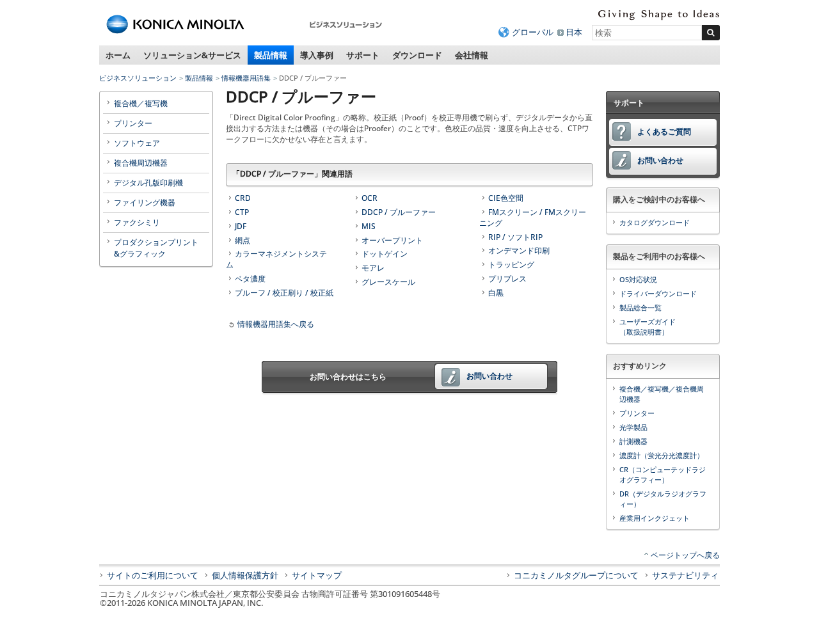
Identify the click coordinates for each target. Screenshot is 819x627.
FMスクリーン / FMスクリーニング (532, 217)
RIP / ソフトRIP (515, 237)
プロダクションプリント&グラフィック (156, 248)
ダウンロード (417, 55)
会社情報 (471, 55)
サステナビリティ (685, 575)
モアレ (373, 267)
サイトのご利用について (152, 575)
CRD (243, 198)
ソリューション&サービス (192, 55)
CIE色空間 (505, 198)
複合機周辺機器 (141, 162)
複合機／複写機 (141, 103)
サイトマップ (317, 575)
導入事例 (316, 55)
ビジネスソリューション (138, 78)
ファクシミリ (137, 222)
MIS (369, 226)
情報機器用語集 (246, 78)
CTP (242, 212)
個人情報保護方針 (245, 575)
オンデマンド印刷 (519, 250)
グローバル (532, 32)
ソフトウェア (137, 143)
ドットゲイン (385, 253)
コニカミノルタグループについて (576, 575)
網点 (242, 240)
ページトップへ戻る (685, 555)
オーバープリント (392, 240)
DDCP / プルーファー (399, 212)
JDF (240, 226)
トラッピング (511, 264)
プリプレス (507, 278)
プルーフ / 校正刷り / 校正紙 (284, 292)
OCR (370, 198)
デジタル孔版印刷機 (148, 182)
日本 (574, 32)
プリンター (133, 123)
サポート (362, 55)
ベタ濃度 (250, 278)
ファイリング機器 (144, 202)
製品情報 (270, 55)
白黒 (496, 292)
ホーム (118, 55)
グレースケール (388, 281)
